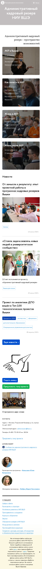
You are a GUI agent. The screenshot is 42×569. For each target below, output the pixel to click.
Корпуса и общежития (10, 516)
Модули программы (11, 125)
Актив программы (11, 150)
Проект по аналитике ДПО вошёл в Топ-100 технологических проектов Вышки (18, 307)
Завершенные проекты (13, 65)
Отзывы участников (11, 153)
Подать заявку (10, 380)
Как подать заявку (11, 90)
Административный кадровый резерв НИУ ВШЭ (21, 13)
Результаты (8, 99)
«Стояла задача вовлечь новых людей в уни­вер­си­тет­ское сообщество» (20, 244)
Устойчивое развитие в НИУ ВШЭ (13, 509)
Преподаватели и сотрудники (12, 512)
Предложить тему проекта (16, 386)
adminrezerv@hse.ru (24, 429)
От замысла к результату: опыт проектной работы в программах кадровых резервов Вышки (20, 189)
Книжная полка (10, 128)
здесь (15, 549)
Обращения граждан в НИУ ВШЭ (13, 522)
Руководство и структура (10, 506)
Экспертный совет (11, 61)
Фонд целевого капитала (10, 525)
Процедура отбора (11, 93)
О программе (9, 55)
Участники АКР (10, 118)
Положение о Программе (14, 58)
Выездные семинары (12, 121)
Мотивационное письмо (13, 96)
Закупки (4, 519)
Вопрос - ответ (10, 87)
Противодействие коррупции (12, 528)
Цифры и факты (7, 503)
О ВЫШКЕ (6, 500)
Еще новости (10, 342)
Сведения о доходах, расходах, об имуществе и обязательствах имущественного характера (18, 532)
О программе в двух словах (13, 412)
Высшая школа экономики (14, 3)
